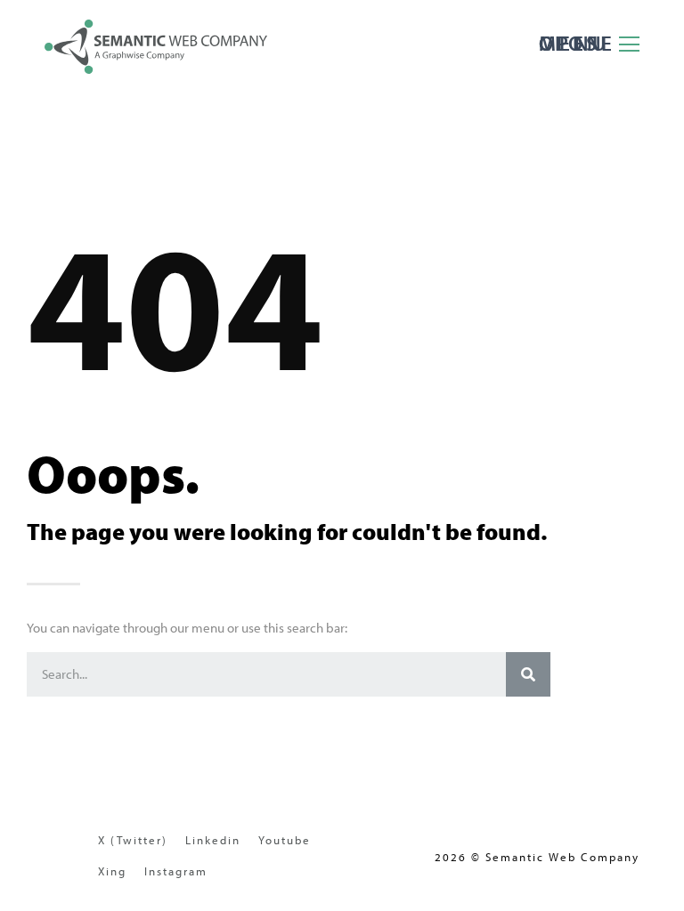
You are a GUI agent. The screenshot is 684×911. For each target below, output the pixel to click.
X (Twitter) (132, 840)
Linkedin (212, 840)
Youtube (284, 840)
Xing (112, 871)
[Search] (528, 674)
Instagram (176, 871)
